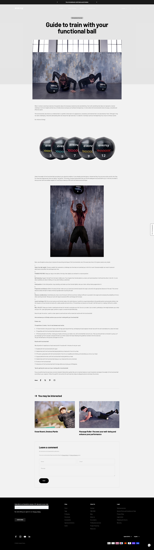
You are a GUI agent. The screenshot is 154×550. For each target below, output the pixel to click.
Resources (93, 528)
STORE (61, 8)
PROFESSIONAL (72, 8)
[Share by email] (54, 380)
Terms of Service (74, 455)
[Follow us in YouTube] (25, 536)
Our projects (93, 520)
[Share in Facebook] (40, 380)
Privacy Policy (65, 455)
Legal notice (120, 517)
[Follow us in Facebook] (16, 536)
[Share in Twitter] (45, 380)
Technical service (121, 508)
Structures (67, 517)
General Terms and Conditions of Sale (126, 511)
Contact (92, 508)
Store (66, 508)
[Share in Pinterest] (50, 380)
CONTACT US (91, 8)
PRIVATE (82, 8)
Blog (91, 514)
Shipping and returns (122, 520)
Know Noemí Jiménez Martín (46, 431)
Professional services (95, 523)
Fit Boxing (67, 514)
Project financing (94, 526)
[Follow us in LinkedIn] (29, 536)
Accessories (68, 520)
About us (92, 517)
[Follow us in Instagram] (20, 536)
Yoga (66, 511)
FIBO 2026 (92, 511)
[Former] (57, 2)
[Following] (96, 2)
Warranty (119, 523)
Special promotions (69, 523)
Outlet (66, 526)
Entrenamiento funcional (77, 17)
